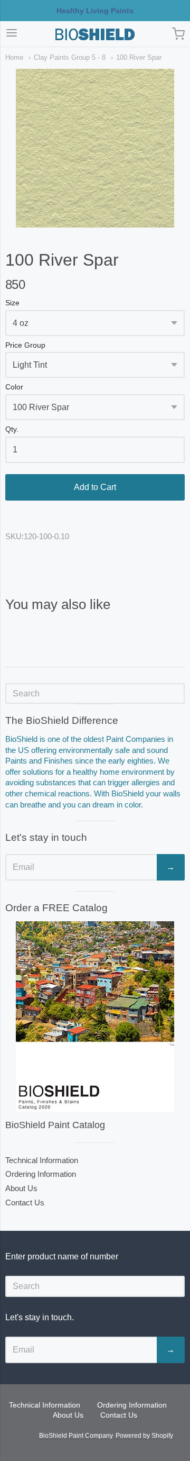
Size (12, 303)
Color (14, 387)
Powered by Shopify (144, 1435)
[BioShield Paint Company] (95, 34)
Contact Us (24, 1202)
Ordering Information (40, 1173)
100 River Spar (139, 57)
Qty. (11, 429)
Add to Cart (95, 487)
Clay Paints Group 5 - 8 (70, 57)
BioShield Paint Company (75, 1435)
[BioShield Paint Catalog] (95, 1016)
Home (14, 57)
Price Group (25, 345)
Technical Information (41, 1160)
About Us (21, 1188)
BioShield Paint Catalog (55, 1125)
